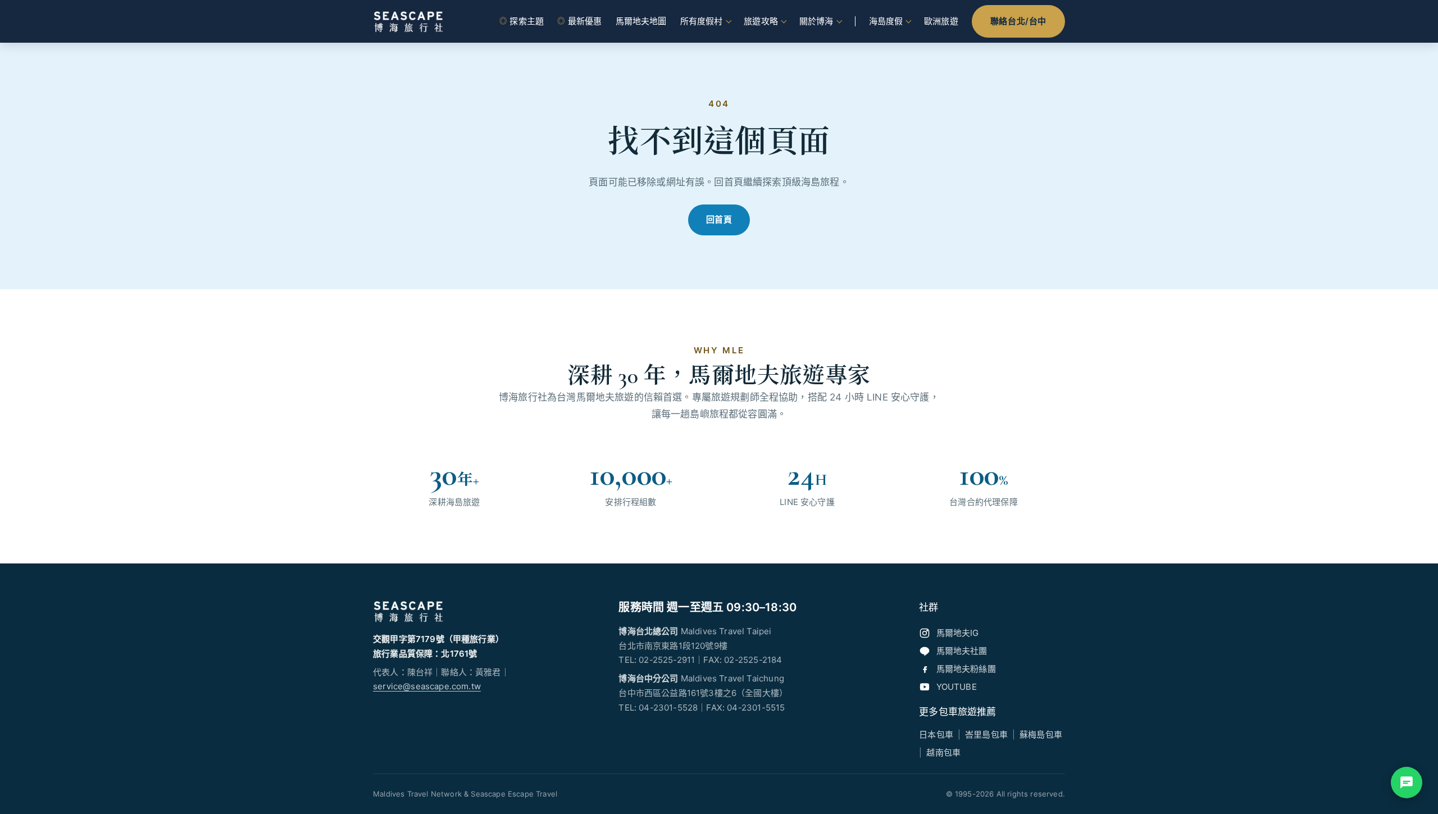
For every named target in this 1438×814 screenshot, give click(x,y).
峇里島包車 (986, 734)
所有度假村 (701, 21)
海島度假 (886, 21)
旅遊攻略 (761, 21)
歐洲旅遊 (941, 21)
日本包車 (936, 734)
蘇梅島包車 (1041, 734)
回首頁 (719, 219)
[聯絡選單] (1406, 782)
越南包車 (943, 752)
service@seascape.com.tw (427, 686)
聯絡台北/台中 (1018, 21)
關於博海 (816, 21)
